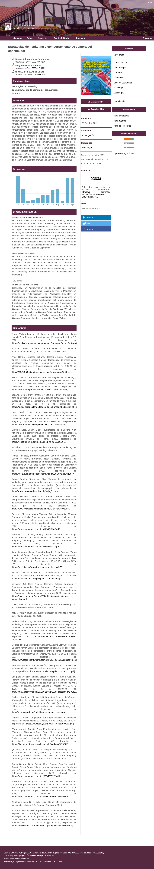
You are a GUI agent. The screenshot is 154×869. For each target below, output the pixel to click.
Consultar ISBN (97, 109)
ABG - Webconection (42, 862)
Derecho (117, 72)
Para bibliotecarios (122, 126)
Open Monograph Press (124, 153)
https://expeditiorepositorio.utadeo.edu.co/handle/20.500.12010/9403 (45, 407)
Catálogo (17, 38)
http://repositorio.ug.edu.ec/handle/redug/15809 (35, 491)
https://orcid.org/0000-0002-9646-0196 (30, 74)
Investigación (88, 135)
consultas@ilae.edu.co (19, 859)
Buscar (148, 38)
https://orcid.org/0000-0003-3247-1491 (30, 68)
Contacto (80, 38)
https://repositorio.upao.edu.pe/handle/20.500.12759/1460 (40, 796)
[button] (96, 217)
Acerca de (43, 38)
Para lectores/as (121, 116)
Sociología (87, 147)
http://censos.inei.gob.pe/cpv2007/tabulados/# (37, 578)
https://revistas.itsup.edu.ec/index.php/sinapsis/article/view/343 (42, 825)
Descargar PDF (97, 102)
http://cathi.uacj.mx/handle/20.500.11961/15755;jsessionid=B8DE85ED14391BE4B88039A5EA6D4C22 (61, 692)
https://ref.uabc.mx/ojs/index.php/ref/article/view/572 (37, 567)
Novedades (118, 55)
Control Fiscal (120, 62)
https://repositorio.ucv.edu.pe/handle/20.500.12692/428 (38, 424)
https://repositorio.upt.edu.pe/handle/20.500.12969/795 (38, 442)
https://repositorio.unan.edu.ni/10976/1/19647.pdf (35, 529)
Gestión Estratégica (122, 83)
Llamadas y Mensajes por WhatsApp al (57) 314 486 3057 (29, 855)
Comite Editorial (62, 38)
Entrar (149, 2)
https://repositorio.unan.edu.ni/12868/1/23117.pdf (35, 776)
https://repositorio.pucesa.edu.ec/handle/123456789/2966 (39, 389)
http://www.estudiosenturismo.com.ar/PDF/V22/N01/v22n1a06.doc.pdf (45, 660)
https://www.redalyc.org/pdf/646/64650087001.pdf (49, 724)
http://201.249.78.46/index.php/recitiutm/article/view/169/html (41, 372)
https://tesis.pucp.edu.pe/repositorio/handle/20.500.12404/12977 (43, 474)
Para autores (119, 121)
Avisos (30, 38)
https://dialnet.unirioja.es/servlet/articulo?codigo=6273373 (39, 744)
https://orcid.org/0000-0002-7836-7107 (30, 62)
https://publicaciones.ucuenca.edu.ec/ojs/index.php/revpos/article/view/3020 (48, 343)
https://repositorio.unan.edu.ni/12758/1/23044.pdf (35, 546)
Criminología (119, 67)
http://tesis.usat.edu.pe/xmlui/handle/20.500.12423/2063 (39, 712)
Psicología (118, 87)
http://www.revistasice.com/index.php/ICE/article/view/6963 (40, 509)
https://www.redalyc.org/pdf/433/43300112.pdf (52, 671)
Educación (118, 77)
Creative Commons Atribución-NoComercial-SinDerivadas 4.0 (96, 194)
